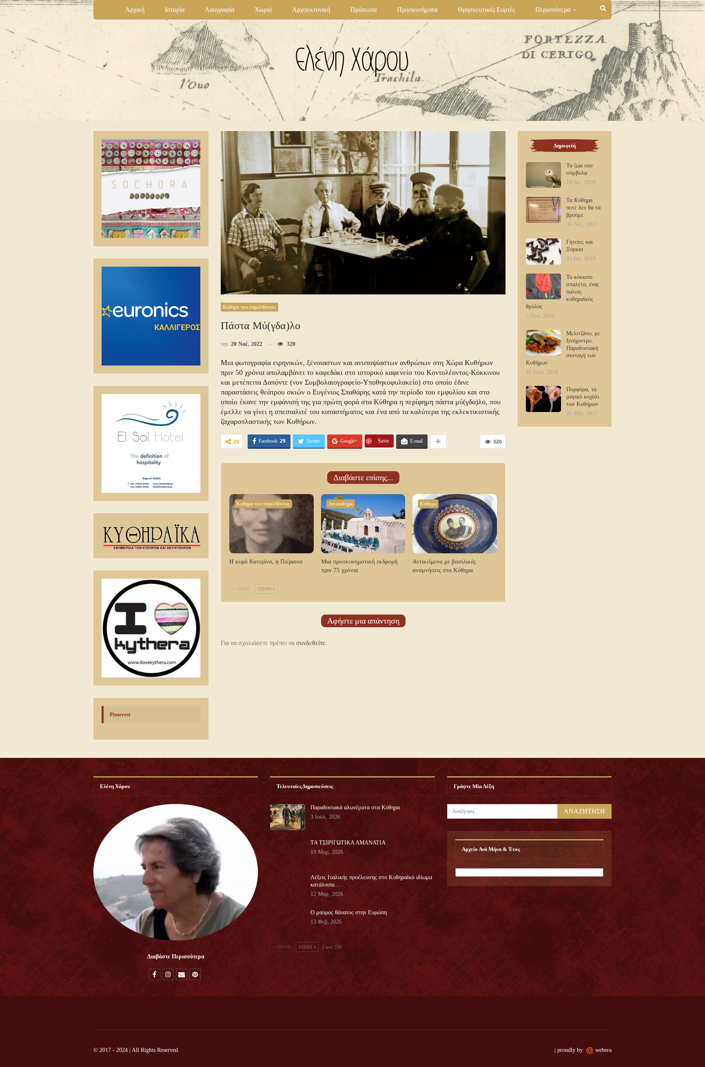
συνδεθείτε (310, 642)
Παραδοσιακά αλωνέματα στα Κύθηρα (355, 807)
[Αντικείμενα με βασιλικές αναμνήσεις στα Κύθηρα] (454, 523)
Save (383, 441)
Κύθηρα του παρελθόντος (249, 307)
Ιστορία (174, 9)
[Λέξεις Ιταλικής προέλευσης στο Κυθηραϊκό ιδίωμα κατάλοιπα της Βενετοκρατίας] (287, 887)
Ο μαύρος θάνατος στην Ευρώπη (348, 912)
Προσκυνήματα (417, 9)
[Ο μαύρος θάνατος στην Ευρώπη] (287, 922)
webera (603, 1050)
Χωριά (263, 9)
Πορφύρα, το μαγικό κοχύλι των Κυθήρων (582, 396)
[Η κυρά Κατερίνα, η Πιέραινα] (271, 523)
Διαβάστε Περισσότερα (175, 956)
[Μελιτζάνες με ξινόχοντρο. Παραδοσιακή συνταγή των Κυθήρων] (543, 343)
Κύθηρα (428, 504)
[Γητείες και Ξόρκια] (543, 251)
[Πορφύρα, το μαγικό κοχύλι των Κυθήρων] (543, 399)
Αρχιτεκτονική (311, 9)
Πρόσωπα (363, 9)
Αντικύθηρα (340, 504)
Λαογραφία (219, 9)
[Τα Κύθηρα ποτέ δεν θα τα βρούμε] (543, 210)
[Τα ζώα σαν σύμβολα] (543, 175)
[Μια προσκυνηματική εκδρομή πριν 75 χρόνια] (363, 523)
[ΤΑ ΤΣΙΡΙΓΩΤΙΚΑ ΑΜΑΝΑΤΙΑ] (287, 852)
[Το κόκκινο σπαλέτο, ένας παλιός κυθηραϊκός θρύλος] (543, 287)
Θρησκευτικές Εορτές (486, 9)
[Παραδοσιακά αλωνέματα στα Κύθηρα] (287, 817)
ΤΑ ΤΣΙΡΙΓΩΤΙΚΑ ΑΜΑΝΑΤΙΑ (348, 843)
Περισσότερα (552, 9)
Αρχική (134, 9)
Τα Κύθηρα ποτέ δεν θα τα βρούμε (583, 207)
